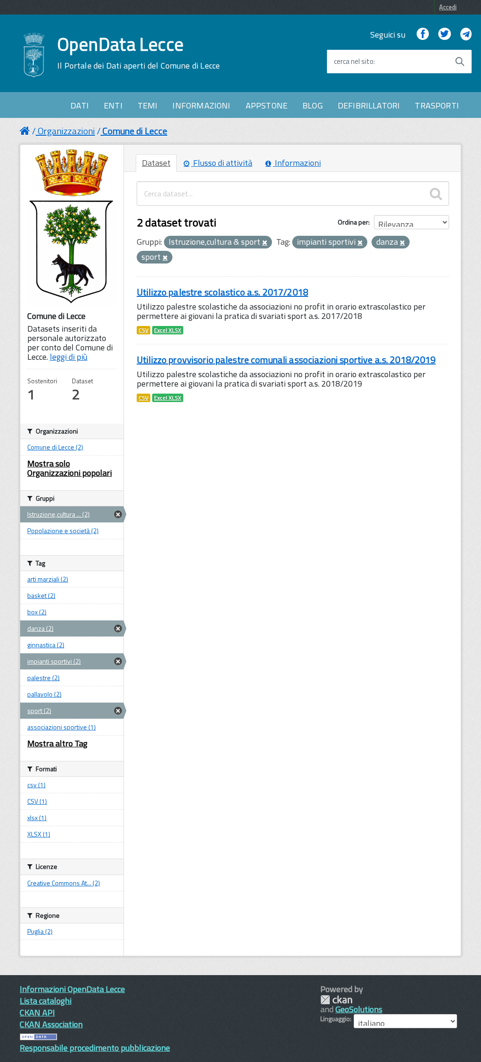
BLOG (313, 105)
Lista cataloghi (45, 1000)
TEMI (148, 105)
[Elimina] (264, 243)
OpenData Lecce (138, 53)
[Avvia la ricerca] (460, 61)
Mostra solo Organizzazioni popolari (69, 468)
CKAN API (37, 1012)
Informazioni (297, 162)
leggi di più (68, 356)
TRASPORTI (437, 105)
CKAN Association (51, 1024)
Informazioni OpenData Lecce (72, 989)
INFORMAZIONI (201, 105)
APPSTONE (266, 105)
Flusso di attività (221, 162)
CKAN (336, 1000)
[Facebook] (423, 34)
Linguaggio (335, 1018)
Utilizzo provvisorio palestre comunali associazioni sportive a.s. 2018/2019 (286, 359)
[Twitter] (444, 34)
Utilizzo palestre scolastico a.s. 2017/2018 (222, 292)
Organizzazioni (66, 131)
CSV (143, 330)
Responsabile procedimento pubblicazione (95, 1047)
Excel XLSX (167, 330)
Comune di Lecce (134, 131)
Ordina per (353, 222)
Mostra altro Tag (57, 743)
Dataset (156, 162)
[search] (436, 193)
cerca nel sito (353, 61)
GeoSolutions (358, 1009)
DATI (79, 105)
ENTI (113, 105)
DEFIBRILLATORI (369, 105)
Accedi (448, 7)
